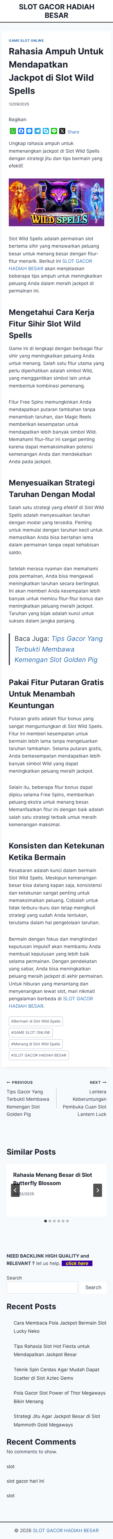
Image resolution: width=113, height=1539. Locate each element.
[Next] (97, 1190)
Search (14, 1278)
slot (11, 1466)
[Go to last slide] (15, 1190)
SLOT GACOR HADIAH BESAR (38, 1055)
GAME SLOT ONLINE (26, 40)
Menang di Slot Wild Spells (35, 1044)
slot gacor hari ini (25, 1481)
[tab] (45, 1221)
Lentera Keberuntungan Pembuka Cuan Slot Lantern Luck (84, 1098)
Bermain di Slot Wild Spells (35, 1021)
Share (73, 132)
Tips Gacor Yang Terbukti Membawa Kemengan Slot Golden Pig (59, 649)
